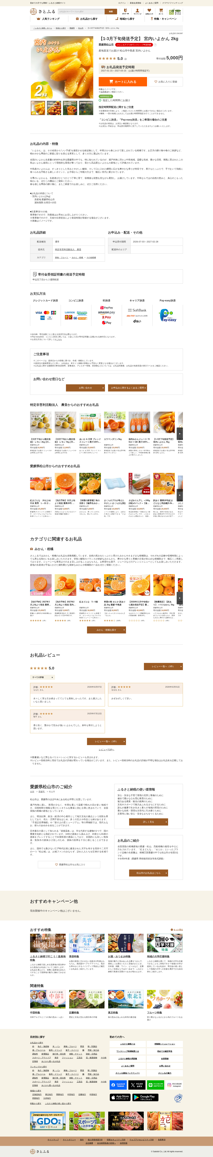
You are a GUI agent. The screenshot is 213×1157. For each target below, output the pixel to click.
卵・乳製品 (92, 1046)
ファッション (67, 1058)
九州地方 (47, 1098)
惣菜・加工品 (93, 1050)
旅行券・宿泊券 (59, 1054)
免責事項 (161, 1140)
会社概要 (89, 1143)
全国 (32, 791)
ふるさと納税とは (127, 1044)
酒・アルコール (38, 1050)
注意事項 (104, 92)
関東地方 (60, 1094)
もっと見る (178, 930)
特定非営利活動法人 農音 (68, 249)
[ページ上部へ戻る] (202, 1136)
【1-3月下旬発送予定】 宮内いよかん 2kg (138, 38)
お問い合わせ (85, 387)
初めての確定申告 (164, 1051)
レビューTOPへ (106, 749)
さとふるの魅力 (164, 1073)
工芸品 (79, 1058)
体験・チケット (75, 1054)
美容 (56, 1058)
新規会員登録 (135, 3)
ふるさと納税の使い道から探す (58, 1103)
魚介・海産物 (43, 1046)
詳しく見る (148, 822)
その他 (103, 1058)
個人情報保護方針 (95, 1140)
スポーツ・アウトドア (41, 1058)
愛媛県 (42, 791)
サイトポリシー (69, 1140)
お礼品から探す (36, 1043)
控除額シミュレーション (165, 1044)
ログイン (122, 3)
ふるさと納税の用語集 (127, 1059)
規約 (82, 1140)
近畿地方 (82, 1094)
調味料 (35, 1054)
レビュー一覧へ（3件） (163, 666)
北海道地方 (37, 1094)
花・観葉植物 (91, 1058)
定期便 (35, 1061)
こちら (59, 339)
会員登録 (165, 1059)
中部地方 (71, 1094)
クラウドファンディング (172, 3)
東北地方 (49, 1094)
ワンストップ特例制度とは (127, 1051)
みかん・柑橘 (77, 257)
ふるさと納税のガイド (125, 11)
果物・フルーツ (62, 257)
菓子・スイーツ (72, 1050)
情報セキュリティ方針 (116, 1140)
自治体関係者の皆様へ (106, 1143)
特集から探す (35, 1103)
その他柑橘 (91, 257)
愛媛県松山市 (106, 44)
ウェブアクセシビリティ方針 (142, 1140)
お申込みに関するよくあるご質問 (127, 387)
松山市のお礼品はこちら (149, 873)
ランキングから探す (38, 1067)
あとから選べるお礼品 (50, 1061)
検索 (111, 11)
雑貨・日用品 (91, 1054)
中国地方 (93, 1094)
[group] (62, 67)
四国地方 (36, 1098)
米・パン (56, 1046)
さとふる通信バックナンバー (128, 1073)
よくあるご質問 (151, 3)
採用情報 (123, 1143)
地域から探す (35, 1091)
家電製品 (45, 1054)
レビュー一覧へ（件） (106, 741)
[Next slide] (180, 434)
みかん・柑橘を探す (106, 630)
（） (125, 59)
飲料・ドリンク (55, 1050)
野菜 (82, 1046)
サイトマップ (53, 1140)
